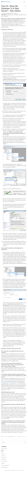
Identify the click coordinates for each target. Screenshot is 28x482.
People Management (5, 465)
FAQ (2, 450)
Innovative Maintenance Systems (10, 470)
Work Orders (3, 459)
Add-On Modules (4, 467)
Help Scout (22, 470)
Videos (2, 452)
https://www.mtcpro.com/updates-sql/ (8, 382)
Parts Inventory (4, 461)
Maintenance (3, 457)
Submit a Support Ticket (11, 436)
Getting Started (4, 448)
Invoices (2, 463)
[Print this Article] (25, 6)
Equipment (3, 455)
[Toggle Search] (25, 442)
